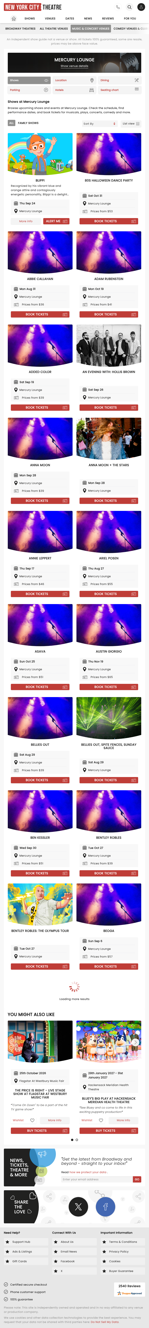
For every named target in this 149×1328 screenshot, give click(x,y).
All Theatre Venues (54, 29)
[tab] (72, 1140)
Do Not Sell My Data (105, 1322)
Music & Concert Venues (90, 29)
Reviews (108, 18)
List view (129, 123)
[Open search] (129, 7)
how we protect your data (88, 1172)
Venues (50, 18)
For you (130, 18)
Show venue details (74, 66)
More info (25, 221)
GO (137, 1179)
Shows (30, 18)
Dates (70, 18)
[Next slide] (135, 1042)
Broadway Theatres (20, 29)
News (88, 18)
